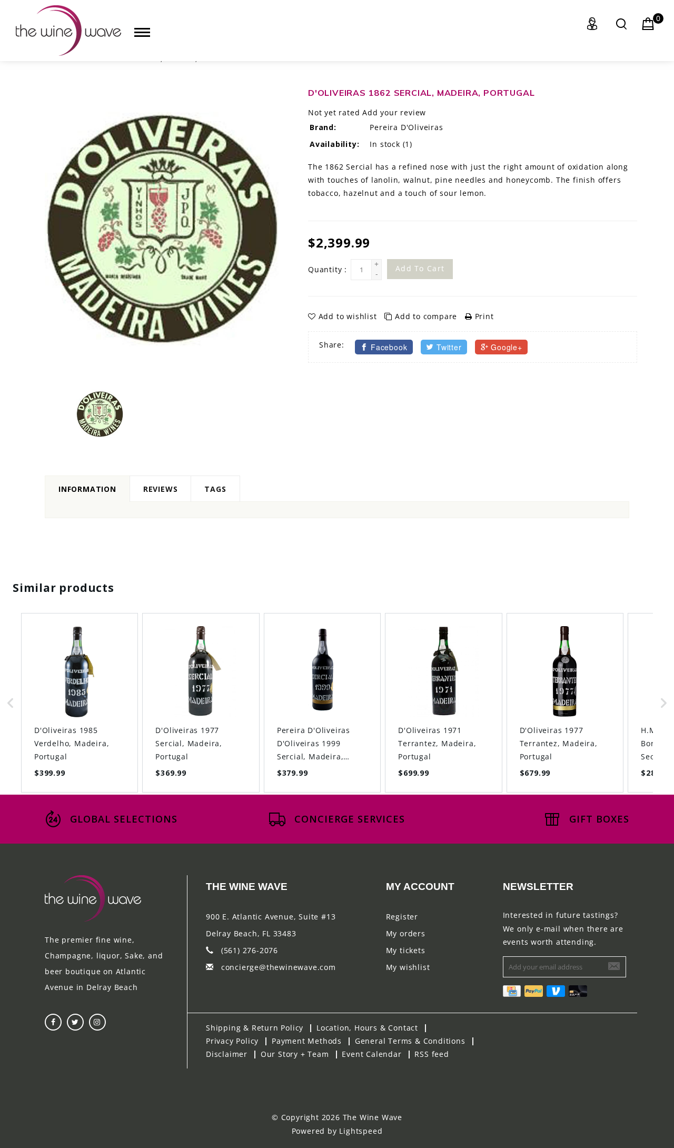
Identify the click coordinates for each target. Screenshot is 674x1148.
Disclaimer (226, 1054)
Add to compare (426, 316)
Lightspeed (360, 1131)
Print (483, 316)
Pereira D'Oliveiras (406, 127)
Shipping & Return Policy (254, 1028)
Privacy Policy (232, 1041)
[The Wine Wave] (68, 30)
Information (87, 489)
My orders (405, 933)
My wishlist (408, 967)
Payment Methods (307, 1041)
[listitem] (79, 703)
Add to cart (419, 268)
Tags (215, 489)
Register (402, 917)
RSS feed (431, 1054)
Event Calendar (371, 1054)
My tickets (405, 950)
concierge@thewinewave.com (278, 967)
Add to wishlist (347, 316)
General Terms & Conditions (410, 1041)
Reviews (160, 489)
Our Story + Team (295, 1054)
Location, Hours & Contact (367, 1028)
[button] (10, 703)
